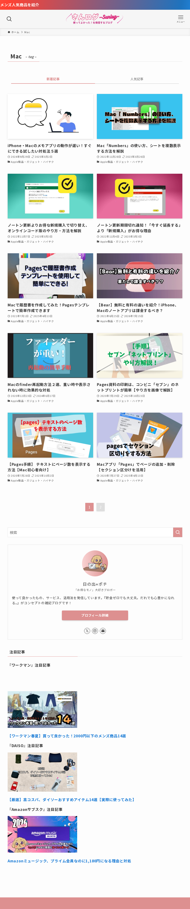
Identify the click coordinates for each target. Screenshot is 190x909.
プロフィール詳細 (95, 615)
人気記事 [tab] (136, 79)
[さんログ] (95, 19)
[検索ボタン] (9, 19)
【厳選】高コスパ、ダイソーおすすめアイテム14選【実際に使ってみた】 (72, 799)
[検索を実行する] (177, 532)
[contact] (103, 631)
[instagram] (95, 631)
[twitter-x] (87, 631)
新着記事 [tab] (53, 79)
